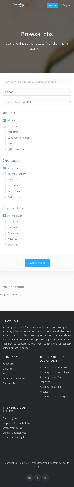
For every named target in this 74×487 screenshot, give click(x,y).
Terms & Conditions (14, 378)
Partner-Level (14, 197)
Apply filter (37, 263)
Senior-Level (14, 191)
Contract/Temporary (18, 137)
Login (52, 5)
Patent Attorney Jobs (14, 437)
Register (67, 5)
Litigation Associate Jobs (16, 423)
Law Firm (12, 221)
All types (12, 120)
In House (12, 227)
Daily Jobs (8, 368)
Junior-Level (13, 179)
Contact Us (9, 383)
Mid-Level (12, 185)
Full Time (12, 126)
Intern (10, 143)
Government (14, 233)
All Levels (12, 168)
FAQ (5, 373)
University (12, 244)
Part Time (12, 131)
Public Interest (15, 239)
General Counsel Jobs (14, 432)
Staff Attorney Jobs (13, 427)
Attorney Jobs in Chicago (53, 396)
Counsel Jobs (10, 418)
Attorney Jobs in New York (54, 367)
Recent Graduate (16, 173)
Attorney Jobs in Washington (55, 372)
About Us (8, 363)
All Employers (14, 215)
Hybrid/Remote (15, 149)
